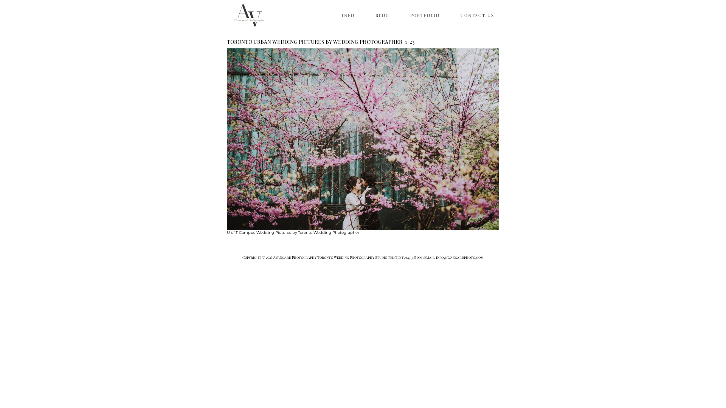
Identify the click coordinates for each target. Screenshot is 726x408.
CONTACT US (477, 15)
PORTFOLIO (425, 15)
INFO (348, 15)
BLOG (382, 15)
